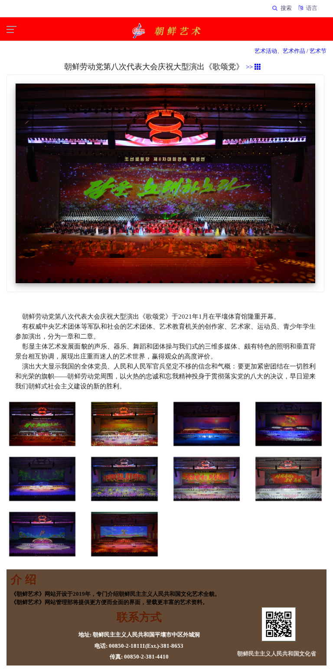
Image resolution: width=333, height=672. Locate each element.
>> (250, 67)
